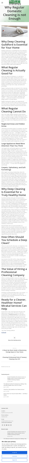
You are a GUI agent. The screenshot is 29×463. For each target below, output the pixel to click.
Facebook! (3, 332)
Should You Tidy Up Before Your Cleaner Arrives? (14, 389)
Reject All (14, 460)
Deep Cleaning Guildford (13, 43)
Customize (14, 456)
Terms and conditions (6, 422)
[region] (14, 451)
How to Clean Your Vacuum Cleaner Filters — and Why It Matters (15, 394)
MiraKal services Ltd (5, 366)
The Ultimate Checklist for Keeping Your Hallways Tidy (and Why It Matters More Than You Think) (15, 384)
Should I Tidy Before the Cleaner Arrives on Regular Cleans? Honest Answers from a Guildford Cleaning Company (16, 378)
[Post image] (3, 378)
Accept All (14, 452)
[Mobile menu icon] (2, 3)
